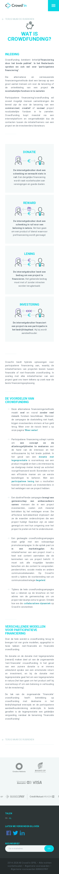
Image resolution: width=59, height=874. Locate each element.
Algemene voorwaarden (37, 866)
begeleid (40, 580)
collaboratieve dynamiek (37, 603)
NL (10, 818)
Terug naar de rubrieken (19, 19)
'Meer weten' (31, 430)
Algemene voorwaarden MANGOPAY (29, 869)
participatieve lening (22, 481)
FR (6, 818)
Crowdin (19, 5)
